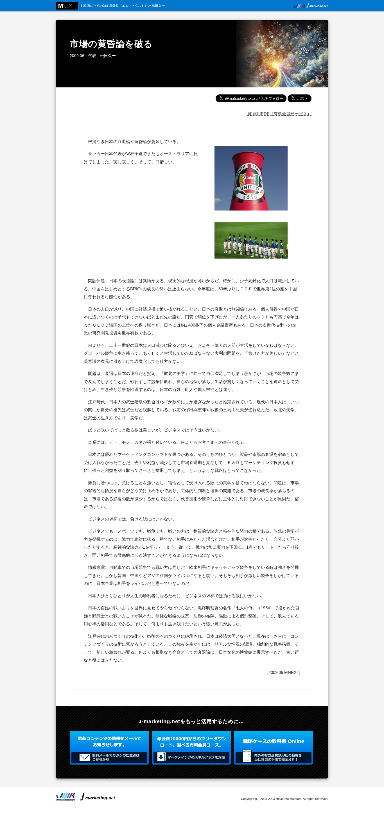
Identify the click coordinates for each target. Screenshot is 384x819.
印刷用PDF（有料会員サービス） (279, 113)
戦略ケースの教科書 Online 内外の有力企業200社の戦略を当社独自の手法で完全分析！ (273, 747)
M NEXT (67, 6)
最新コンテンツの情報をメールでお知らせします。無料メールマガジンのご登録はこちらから (109, 747)
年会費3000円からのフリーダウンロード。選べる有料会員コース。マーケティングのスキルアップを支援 (191, 747)
